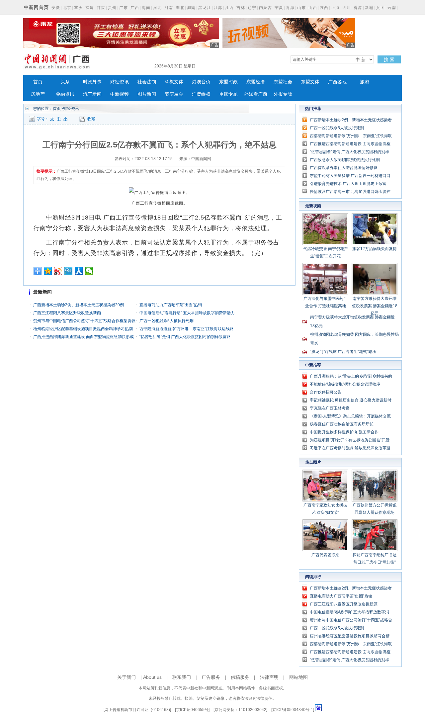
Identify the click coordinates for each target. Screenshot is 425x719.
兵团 (380, 7)
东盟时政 (228, 81)
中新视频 (119, 94)
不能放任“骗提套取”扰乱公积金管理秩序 (345, 384)
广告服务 (211, 677)
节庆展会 (174, 94)
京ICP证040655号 (192, 709)
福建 (89, 7)
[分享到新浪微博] (58, 271)
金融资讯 (65, 94)
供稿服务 (240, 677)
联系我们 (181, 677)
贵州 (112, 7)
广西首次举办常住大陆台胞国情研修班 (344, 167)
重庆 (78, 7)
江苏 (218, 7)
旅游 (364, 81)
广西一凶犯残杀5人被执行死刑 (166, 320)
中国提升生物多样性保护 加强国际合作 (344, 432)
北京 (67, 7)
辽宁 (252, 7)
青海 (290, 7)
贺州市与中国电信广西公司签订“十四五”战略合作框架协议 (84, 320)
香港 (358, 7)
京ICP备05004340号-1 (292, 709)
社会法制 (146, 81)
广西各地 (337, 81)
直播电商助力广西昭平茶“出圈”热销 (170, 305)
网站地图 (298, 677)
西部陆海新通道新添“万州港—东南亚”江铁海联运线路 (186, 328)
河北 (157, 7)
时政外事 (92, 81)
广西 (134, 7)
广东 (123, 7)
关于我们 (126, 677)
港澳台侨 (201, 81)
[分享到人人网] (79, 271)
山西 (312, 7)
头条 (65, 81)
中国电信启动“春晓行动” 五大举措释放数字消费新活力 (187, 313)
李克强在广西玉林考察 (330, 408)
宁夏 (279, 7)
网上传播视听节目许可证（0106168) (137, 709)
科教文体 (174, 81)
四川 (346, 7)
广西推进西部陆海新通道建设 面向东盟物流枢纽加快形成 (83, 336)
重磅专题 (228, 94)
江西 (229, 7)
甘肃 (101, 7)
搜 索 (389, 59)
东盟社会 (283, 81)
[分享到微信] (89, 271)
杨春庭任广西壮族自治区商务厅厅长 (342, 424)
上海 (335, 7)
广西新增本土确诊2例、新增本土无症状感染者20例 (78, 305)
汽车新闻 (92, 94)
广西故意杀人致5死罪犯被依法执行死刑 (345, 159)
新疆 (369, 7)
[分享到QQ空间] (48, 271)
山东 (301, 7)
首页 (37, 81)
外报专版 (283, 94)
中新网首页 (36, 7)
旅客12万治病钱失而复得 (374, 248)
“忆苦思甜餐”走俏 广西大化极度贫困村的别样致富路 (185, 336)
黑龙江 (204, 7)
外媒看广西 (255, 94)
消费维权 (201, 94)
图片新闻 (146, 94)
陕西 (324, 7)
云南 (391, 7)
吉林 (240, 7)
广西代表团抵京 (325, 555)
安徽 (55, 7)
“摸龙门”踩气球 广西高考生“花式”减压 (343, 351)
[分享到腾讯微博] (68, 271)
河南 (168, 7)
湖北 (180, 7)
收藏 (91, 119)
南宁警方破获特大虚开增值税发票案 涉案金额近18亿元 (374, 305)
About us (152, 677)
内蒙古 (265, 7)
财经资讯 (119, 81)
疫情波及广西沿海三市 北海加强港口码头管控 (350, 191)
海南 (146, 7)
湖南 (191, 7)
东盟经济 (255, 81)
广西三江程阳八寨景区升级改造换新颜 (67, 313)
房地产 (38, 94)
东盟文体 (310, 81)
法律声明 (269, 677)
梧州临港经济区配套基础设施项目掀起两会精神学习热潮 (83, 328)
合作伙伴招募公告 (326, 392)
